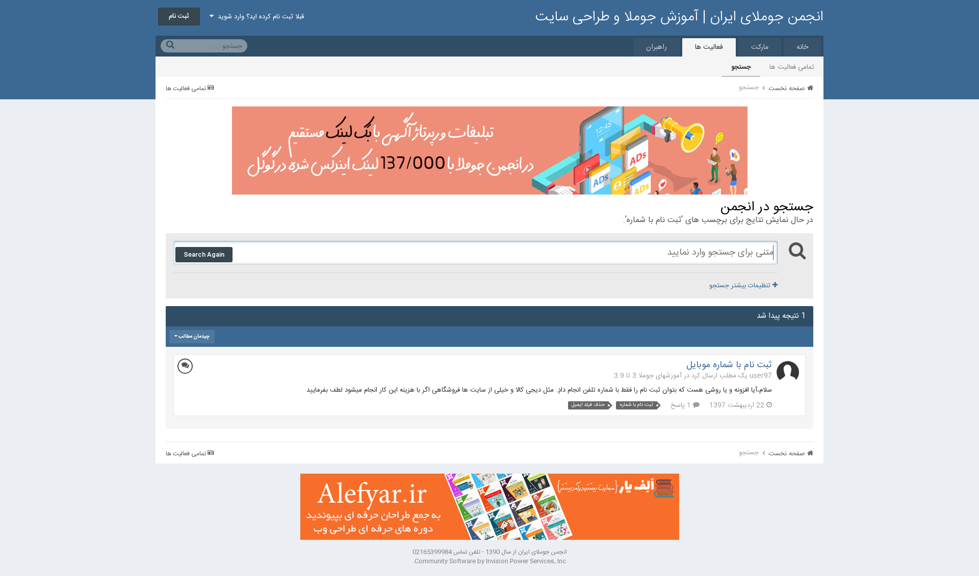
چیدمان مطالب (193, 337)
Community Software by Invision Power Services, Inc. (489, 561)
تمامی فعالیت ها (791, 67)
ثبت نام (179, 16)
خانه (802, 47)
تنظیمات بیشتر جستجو (740, 285)
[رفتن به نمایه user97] (788, 372)
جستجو (741, 67)
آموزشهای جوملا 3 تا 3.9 (648, 375)
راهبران (656, 47)
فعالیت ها (709, 47)
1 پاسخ (682, 405)
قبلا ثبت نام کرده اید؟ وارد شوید (259, 16)
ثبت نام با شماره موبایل (729, 365)
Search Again (204, 255)
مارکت (759, 47)
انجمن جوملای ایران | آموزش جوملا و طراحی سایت (679, 17)
